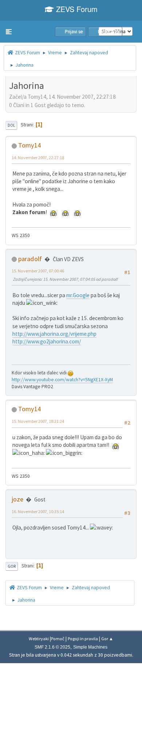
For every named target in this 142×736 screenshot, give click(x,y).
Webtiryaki (39, 638)
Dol (11, 125)
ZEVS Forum (76, 9)
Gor (12, 566)
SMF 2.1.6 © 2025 (52, 647)
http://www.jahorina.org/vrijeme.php (54, 333)
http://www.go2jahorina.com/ (46, 341)
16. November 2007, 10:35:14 (38, 511)
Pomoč (57, 638)
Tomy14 (29, 145)
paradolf (30, 259)
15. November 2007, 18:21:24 (38, 421)
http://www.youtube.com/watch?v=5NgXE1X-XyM (62, 380)
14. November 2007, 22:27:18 (38, 157)
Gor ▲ (107, 638)
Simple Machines (90, 647)
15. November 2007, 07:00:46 (38, 270)
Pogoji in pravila (83, 638)
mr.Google (78, 295)
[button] (9, 32)
